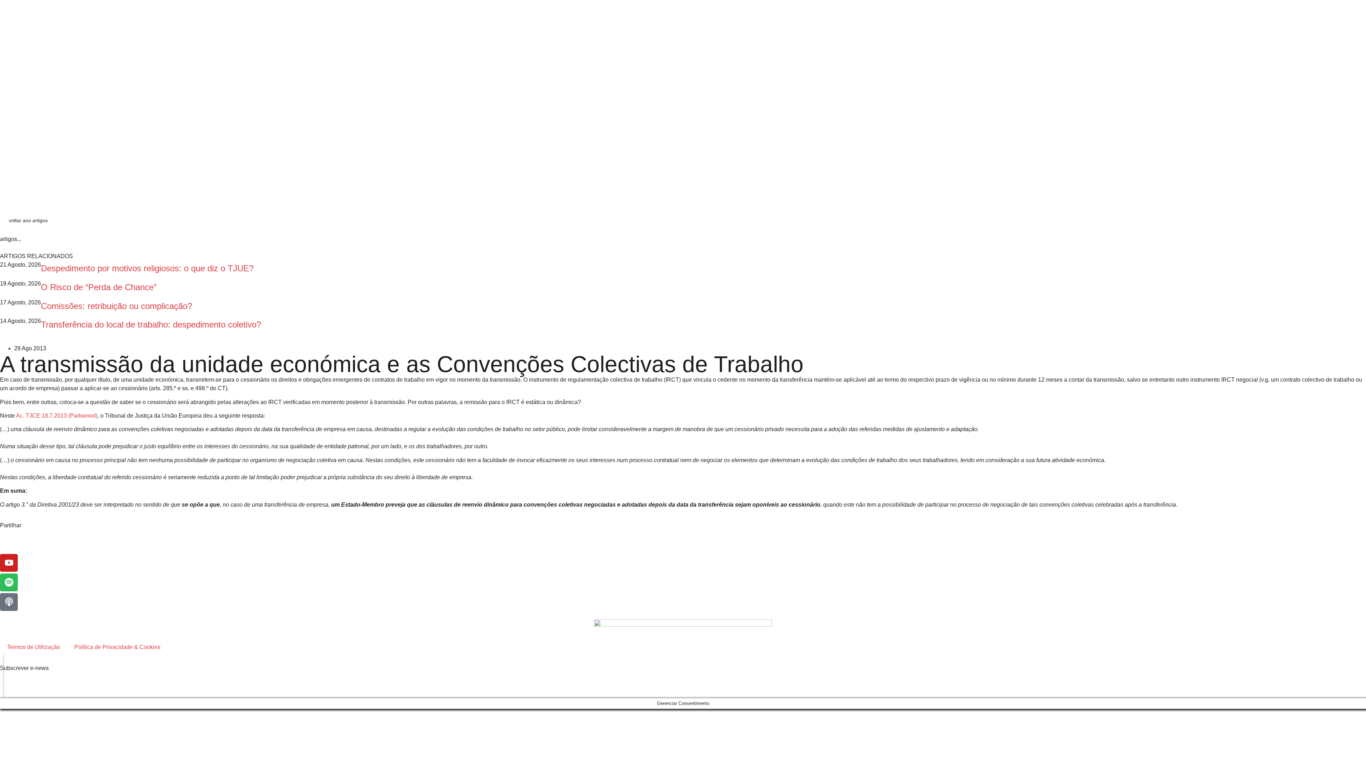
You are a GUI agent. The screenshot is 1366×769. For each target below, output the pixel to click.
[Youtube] (9, 563)
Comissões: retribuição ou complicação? (119, 306)
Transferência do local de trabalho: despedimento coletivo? (151, 324)
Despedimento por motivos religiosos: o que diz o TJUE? (147, 268)
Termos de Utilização (33, 647)
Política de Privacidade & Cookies (117, 647)
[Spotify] (9, 582)
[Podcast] (9, 602)
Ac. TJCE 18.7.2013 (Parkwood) (56, 416)
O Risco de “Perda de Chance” (99, 287)
